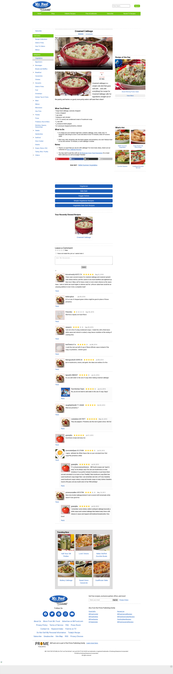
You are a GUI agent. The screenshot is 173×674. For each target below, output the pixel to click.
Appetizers (38, 62)
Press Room (76, 625)
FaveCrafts (92, 611)
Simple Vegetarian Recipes (84, 201)
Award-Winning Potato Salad (130, 92)
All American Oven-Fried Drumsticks (91, 153)
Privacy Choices (76, 636)
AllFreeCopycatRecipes (124, 614)
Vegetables (39, 58)
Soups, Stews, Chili (41, 148)
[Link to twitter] (52, 614)
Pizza (37, 118)
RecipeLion (120, 611)
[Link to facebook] (45, 614)
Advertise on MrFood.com (72, 621)
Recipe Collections (41, 39)
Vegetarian (84, 186)
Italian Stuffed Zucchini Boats (101, 555)
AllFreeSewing (93, 619)
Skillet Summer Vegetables (87, 165)
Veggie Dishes (83, 196)
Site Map (59, 636)
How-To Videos (40, 46)
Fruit (36, 90)
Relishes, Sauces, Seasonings (40, 126)
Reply (57, 291)
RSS (66, 636)
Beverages (38, 65)
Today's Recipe (74, 632)
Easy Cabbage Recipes (74, 149)
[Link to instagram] (65, 614)
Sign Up (115, 600)
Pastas (37, 115)
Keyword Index (57, 629)
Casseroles (39, 76)
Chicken (37, 79)
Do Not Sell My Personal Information (51, 632)
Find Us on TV (70, 629)
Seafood (38, 137)
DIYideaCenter (93, 622)
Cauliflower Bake (101, 580)
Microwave (38, 108)
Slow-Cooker (39, 141)
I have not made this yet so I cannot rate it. (70, 253)
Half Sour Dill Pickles (66, 555)
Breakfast (38, 72)
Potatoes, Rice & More (42, 122)
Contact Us (44, 629)
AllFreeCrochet (93, 614)
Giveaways (38, 93)
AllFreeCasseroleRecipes (125, 622)
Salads (37, 130)
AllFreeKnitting (93, 617)
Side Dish (83, 191)
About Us (37, 621)
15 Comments (89, 34)
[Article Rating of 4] (81, 34)
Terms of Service (56, 625)
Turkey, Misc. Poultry (41, 151)
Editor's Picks (39, 43)
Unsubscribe (48, 636)
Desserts (38, 83)
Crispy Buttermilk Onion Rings (138, 146)
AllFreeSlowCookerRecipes (126, 617)
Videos (37, 155)
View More (130, 96)
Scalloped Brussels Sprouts (138, 167)
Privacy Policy (41, 625)
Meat (36, 100)
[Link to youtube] (72, 614)
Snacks (37, 144)
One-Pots (38, 111)
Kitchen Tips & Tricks (41, 97)
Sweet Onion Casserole (83, 581)
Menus (37, 50)
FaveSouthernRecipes (124, 619)
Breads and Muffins (41, 69)
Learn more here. (92, 643)
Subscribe (38, 31)
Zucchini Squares (122, 166)
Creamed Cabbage (84, 237)
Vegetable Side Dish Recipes (84, 205)
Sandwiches (39, 134)
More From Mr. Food (51, 621)
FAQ (67, 625)
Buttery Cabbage (66, 580)
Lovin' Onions (84, 554)
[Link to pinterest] (58, 614)
